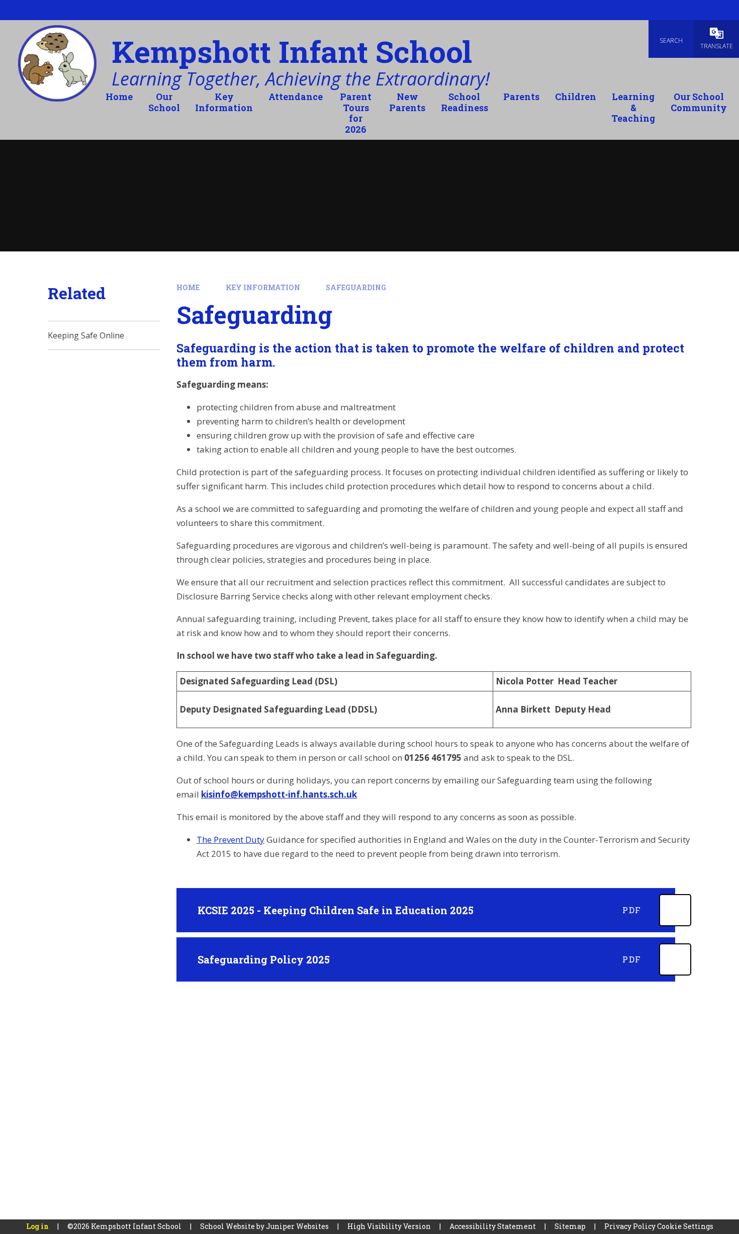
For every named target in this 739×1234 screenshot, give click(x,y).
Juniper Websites (297, 1226)
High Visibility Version (389, 1226)
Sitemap (570, 1226)
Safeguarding (356, 287)
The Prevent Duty (230, 839)
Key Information (263, 287)
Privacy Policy (630, 1226)
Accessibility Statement (492, 1226)
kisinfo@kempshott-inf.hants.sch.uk (279, 794)
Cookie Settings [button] (685, 1226)
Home (188, 287)
